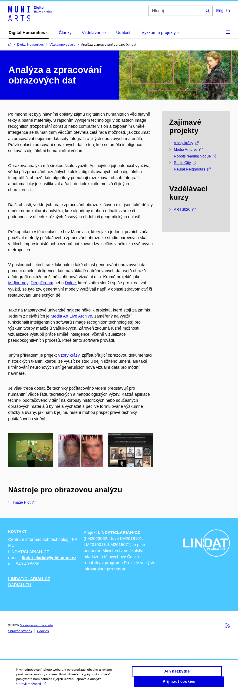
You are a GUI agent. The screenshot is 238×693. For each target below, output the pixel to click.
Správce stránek (20, 631)
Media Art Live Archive (71, 316)
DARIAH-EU (19, 585)
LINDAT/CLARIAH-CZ (29, 578)
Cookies (43, 631)
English (223, 10)
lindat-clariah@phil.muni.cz (49, 558)
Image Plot (21, 502)
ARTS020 (182, 209)
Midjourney (18, 283)
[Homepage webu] (30, 13)
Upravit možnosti (28, 684)
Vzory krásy (68, 355)
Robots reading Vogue (192, 156)
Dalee (70, 283)
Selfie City (182, 163)
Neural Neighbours (189, 169)
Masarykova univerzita (36, 625)
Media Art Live (185, 149)
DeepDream (42, 283)
